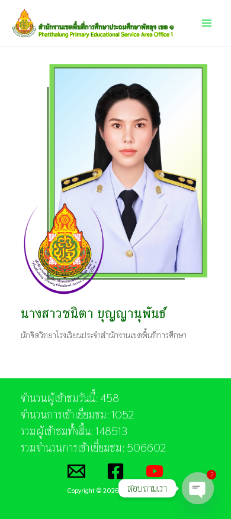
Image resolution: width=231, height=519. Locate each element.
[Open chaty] (198, 488)
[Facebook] (115, 471)
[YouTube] (154, 471)
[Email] (76, 471)
